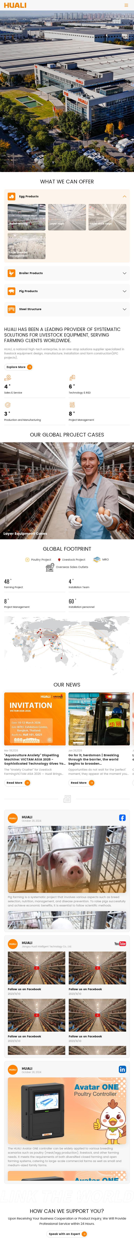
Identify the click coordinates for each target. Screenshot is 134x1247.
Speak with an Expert (65, 1234)
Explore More (16, 367)
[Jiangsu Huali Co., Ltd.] (15, 4)
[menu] (126, 5)
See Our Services (19, 103)
